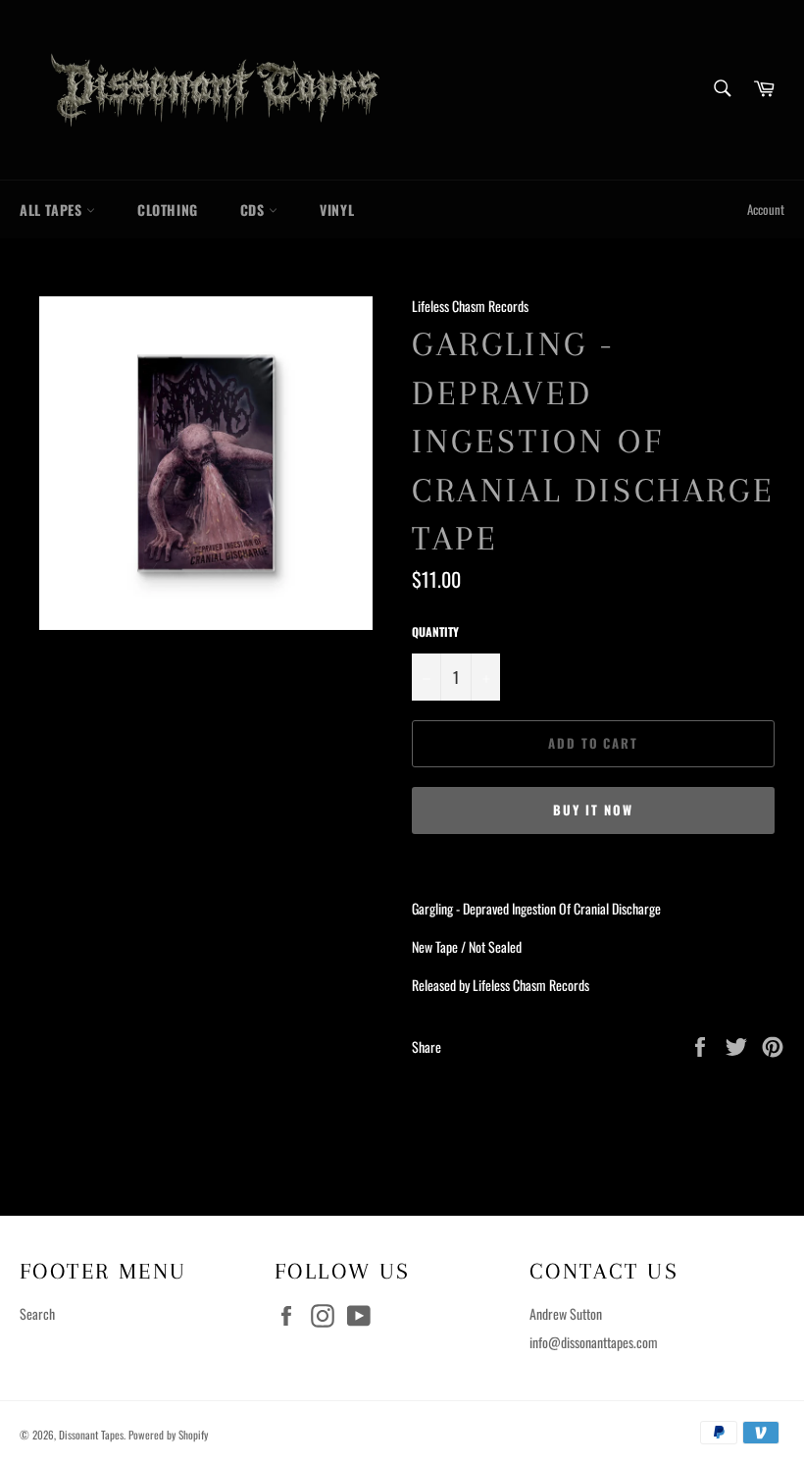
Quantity (435, 632)
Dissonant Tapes (91, 1434)
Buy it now (593, 810)
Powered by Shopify (168, 1434)
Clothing (167, 209)
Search (37, 1313)
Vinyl (337, 209)
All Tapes (53, 209)
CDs (254, 209)
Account (765, 209)
